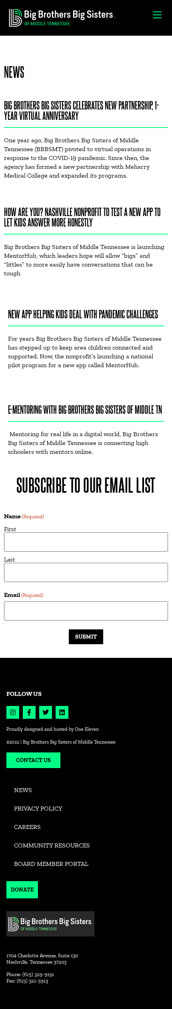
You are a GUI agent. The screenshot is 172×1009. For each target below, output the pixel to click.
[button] (157, 14)
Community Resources (52, 845)
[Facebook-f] (29, 712)
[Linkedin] (62, 712)
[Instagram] (12, 712)
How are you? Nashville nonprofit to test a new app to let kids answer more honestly (82, 216)
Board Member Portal (51, 863)
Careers (27, 827)
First (10, 529)
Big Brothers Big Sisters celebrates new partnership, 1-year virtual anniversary (81, 110)
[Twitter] (45, 712)
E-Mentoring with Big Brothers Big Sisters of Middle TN (85, 409)
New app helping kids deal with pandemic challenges (83, 313)
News (23, 790)
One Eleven (87, 729)
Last (9, 559)
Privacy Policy (38, 808)
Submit (86, 636)
